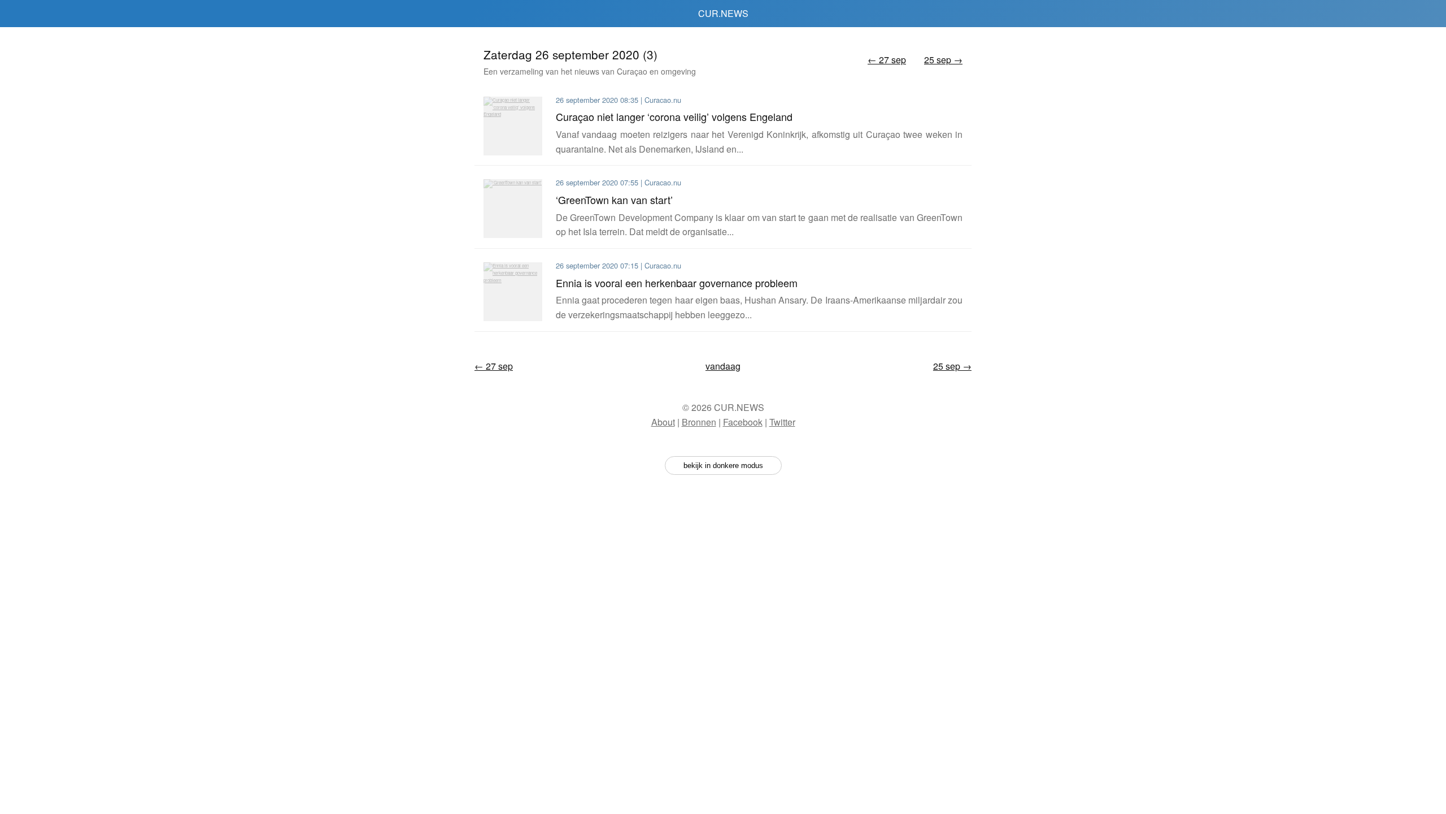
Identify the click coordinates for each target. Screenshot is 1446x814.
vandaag (723, 366)
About (663, 421)
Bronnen (699, 421)
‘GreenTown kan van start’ (614, 199)
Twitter (782, 421)
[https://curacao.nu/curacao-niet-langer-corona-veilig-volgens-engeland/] (513, 126)
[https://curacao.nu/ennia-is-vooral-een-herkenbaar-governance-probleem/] (513, 291)
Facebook (743, 421)
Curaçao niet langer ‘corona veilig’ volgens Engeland (674, 116)
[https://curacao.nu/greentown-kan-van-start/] (513, 208)
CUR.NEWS (723, 13)
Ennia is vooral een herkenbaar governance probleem (677, 282)
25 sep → (943, 59)
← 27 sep (887, 59)
